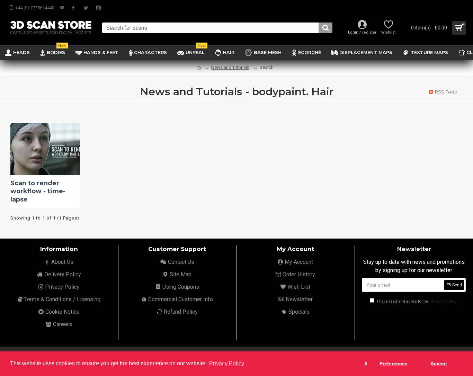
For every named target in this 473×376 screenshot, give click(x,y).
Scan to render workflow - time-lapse (37, 191)
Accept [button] (438, 363)
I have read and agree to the (416, 301)
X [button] (365, 363)
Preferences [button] (394, 363)
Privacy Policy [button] (226, 363)
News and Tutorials (230, 67)
